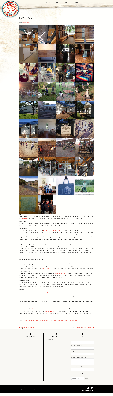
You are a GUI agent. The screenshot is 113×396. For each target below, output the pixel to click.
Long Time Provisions (78, 303)
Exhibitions (32, 321)
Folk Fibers (37, 296)
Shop (76, 2)
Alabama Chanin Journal (25, 298)
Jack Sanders (24, 22)
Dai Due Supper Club (59, 274)
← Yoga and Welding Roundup (26, 327)
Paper (26, 321)
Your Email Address (76, 346)
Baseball (46, 321)
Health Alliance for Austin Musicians (53, 231)
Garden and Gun (34, 308)
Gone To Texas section (51, 311)
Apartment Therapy (46, 293)
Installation (39, 321)
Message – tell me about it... (79, 357)
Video (55, 321)
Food (59, 321)
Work (48, 2)
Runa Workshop (24, 218)
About (38, 2)
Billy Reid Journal (57, 305)
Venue (67, 2)
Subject (73, 351)
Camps (57, 2)
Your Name (74, 340)
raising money (46, 269)
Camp (51, 321)
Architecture (64, 321)
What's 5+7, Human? (76, 367)
